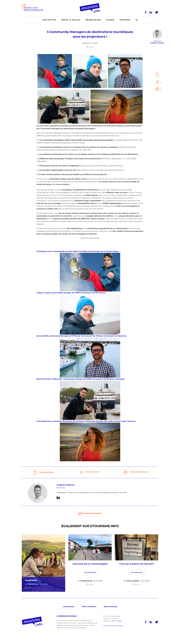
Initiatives (49, 20)
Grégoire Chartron (65, 485)
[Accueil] (90, 4)
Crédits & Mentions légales (112, 626)
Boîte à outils (70, 20)
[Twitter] (156, 12)
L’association (68, 606)
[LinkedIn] (150, 12)
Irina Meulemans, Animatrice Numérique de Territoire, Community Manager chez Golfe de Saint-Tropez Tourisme (86, 421)
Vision (110, 20)
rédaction (60, 625)
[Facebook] (145, 12)
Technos (125, 20)
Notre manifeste (89, 606)
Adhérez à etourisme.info (33, 10)
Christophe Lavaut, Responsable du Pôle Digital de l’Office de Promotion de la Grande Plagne (78, 251)
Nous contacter (110, 606)
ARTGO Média (117, 621)
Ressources (93, 20)
